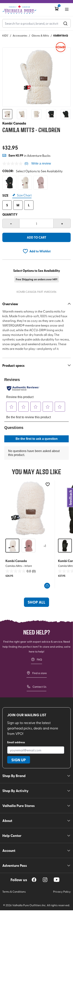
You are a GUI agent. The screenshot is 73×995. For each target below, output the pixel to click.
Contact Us (39, 686)
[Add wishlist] (47, 484)
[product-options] (9, 183)
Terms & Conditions (14, 891)
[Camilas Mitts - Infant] (28, 508)
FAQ (39, 659)
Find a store (39, 673)
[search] (65, 23)
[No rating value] (13, 163)
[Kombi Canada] (60, 47)
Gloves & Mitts (40, 35)
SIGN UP (18, 759)
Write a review (41, 163)
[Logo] (19, 9)
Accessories (20, 35)
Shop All (36, 602)
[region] (34, 879)
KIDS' (5, 35)
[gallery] (36, 77)
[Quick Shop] (47, 586)
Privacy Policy (62, 891)
